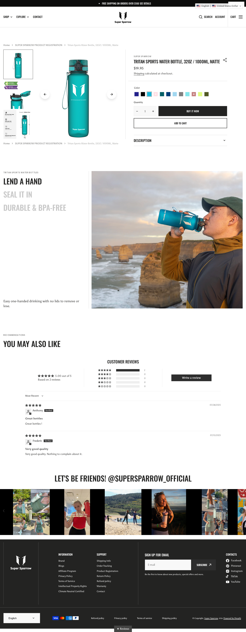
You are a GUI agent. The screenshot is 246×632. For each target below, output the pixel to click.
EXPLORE (21, 17)
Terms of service (144, 618)
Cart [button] (233, 17)
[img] (33, 405)
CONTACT (38, 17)
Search (208, 17)
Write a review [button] (191, 377)
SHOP (6, 17)
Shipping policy (169, 618)
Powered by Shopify (232, 618)
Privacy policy (120, 618)
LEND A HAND (22, 181)
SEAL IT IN (17, 194)
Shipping (139, 73)
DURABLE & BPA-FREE (34, 207)
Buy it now (193, 111)
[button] (225, 60)
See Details (145, 3)
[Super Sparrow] (123, 17)
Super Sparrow (211, 618)
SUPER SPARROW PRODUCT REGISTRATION (38, 45)
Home (6, 45)
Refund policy (97, 618)
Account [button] (220, 17)
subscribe (202, 565)
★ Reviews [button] (123, 628)
